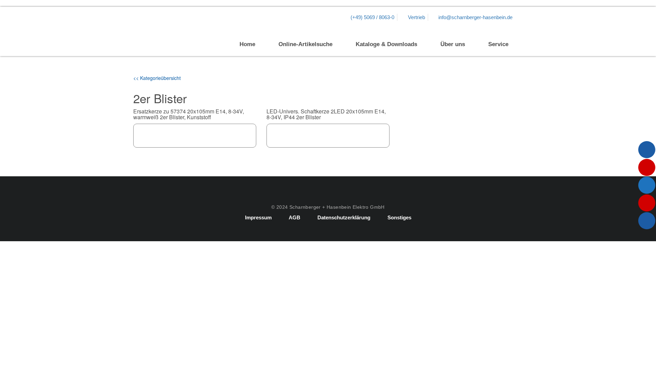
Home (247, 44)
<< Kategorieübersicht (157, 77)
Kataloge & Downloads (386, 44)
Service (498, 44)
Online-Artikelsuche (305, 44)
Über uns (452, 44)
